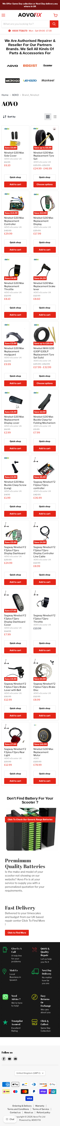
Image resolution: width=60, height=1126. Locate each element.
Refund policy (43, 1112)
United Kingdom (28, 1073)
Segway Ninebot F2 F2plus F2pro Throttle (44, 618)
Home (5, 95)
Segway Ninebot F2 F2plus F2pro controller (44, 484)
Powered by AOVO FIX (30, 1120)
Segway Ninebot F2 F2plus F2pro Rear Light (15, 752)
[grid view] (47, 116)
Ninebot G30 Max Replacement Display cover (14, 419)
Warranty (39, 1105)
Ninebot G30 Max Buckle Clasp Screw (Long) (15, 484)
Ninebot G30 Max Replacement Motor (43, 752)
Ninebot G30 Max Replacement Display (43, 220)
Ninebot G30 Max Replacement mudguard (14, 351)
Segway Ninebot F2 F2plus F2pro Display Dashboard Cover (15, 620)
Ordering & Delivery (22, 1105)
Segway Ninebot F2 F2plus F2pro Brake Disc (44, 686)
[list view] (54, 116)
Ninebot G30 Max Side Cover (14, 154)
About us (28, 1112)
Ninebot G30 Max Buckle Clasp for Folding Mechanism (44, 419)
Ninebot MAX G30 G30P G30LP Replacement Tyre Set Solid (43, 353)
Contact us (15, 1112)
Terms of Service (40, 1109)
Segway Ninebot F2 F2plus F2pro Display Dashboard (15, 550)
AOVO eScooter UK (13, 159)
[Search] (54, 24)
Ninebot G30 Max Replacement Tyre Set (43, 155)
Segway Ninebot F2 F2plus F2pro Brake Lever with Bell (15, 686)
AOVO (15, 95)
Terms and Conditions (18, 1109)
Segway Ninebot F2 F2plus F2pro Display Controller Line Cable (44, 552)
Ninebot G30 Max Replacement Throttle (14, 286)
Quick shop (15, 177)
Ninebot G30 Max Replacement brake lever (44, 286)
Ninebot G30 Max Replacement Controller (14, 220)
